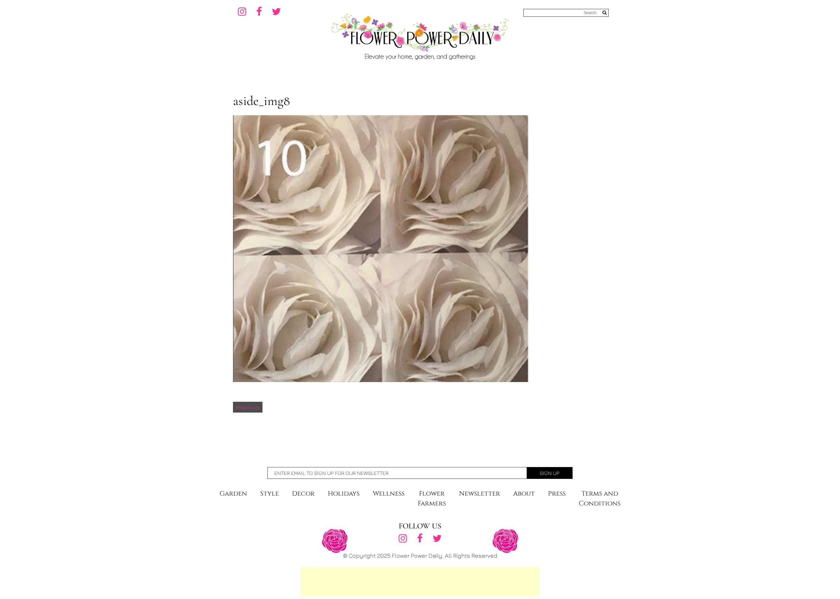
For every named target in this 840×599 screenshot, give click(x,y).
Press (557, 493)
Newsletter (479, 493)
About (524, 493)
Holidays (344, 493)
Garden (233, 493)
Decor (303, 493)
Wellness (389, 493)
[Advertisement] (420, 581)
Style (269, 493)
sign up (549, 473)
